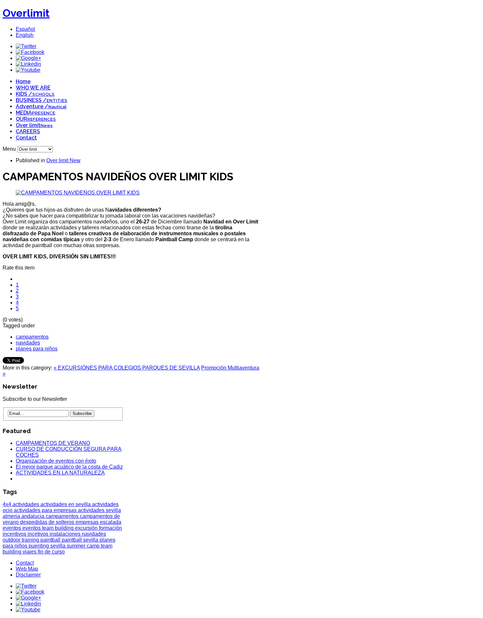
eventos (12, 528)
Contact (26, 138)
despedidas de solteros (48, 522)
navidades (28, 343)
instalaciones (66, 534)
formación (110, 528)
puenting (39, 546)
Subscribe (82, 413)
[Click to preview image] (78, 192)
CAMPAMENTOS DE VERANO (53, 443)
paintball (51, 540)
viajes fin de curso (44, 551)
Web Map (27, 569)
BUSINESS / (41, 100)
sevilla (58, 546)
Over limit (34, 125)
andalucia (33, 516)
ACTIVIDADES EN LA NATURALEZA (60, 473)
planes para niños (37, 348)
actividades (26, 504)
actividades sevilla (99, 510)
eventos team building (48, 528)
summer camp (84, 546)
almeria (12, 516)
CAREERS (28, 131)
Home (23, 81)
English (25, 35)
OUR (36, 119)
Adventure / (41, 106)
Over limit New (63, 160)
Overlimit (26, 13)
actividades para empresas (46, 510)
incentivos (15, 534)
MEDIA (35, 113)
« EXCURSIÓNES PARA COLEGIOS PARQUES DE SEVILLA (127, 368)
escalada (110, 522)
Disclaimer (28, 575)
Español (25, 29)
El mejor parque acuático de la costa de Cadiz (69, 467)
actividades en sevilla (66, 504)
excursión (87, 528)
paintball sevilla (81, 540)
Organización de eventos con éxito (56, 461)
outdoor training (21, 540)
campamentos (32, 337)
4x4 (7, 504)
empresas (88, 522)
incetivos (39, 534)
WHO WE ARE (33, 88)
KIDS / (35, 94)
